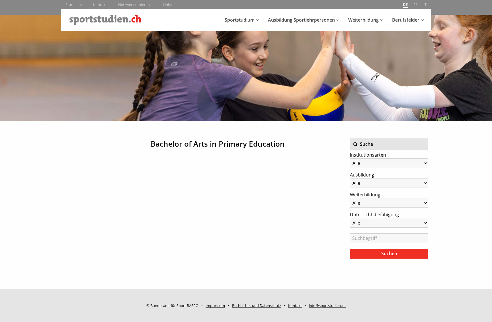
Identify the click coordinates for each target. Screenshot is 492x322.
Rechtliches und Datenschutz (256, 305)
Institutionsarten (368, 155)
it (425, 4)
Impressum (215, 305)
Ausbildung (362, 175)
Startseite (73, 4)
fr (415, 4)
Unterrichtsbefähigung (374, 214)
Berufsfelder (405, 20)
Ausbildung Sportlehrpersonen (301, 20)
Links (167, 4)
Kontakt (100, 4)
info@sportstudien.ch (327, 305)
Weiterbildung (363, 20)
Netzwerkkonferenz (134, 4)
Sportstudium (240, 20)
